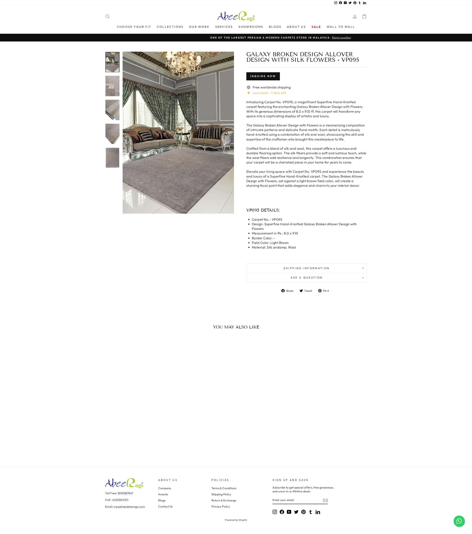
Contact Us (165, 506)
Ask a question (307, 277)
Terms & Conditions (223, 488)
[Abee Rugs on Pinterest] (303, 512)
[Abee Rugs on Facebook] (282, 512)
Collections (170, 27)
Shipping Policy (221, 494)
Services (224, 27)
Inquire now (263, 76)
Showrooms (250, 27)
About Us (296, 27)
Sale (316, 27)
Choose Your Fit (134, 27)
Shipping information (307, 268)
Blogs (275, 27)
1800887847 (125, 493)
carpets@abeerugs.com (129, 506)
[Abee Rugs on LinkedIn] (318, 512)
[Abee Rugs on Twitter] (296, 512)
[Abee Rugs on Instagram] (275, 512)
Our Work (199, 27)
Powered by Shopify (236, 519)
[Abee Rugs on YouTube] (289, 512)
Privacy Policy (220, 506)
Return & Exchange (223, 500)
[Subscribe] (325, 500)
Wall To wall (341, 27)
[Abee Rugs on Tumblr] (310, 512)
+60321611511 (120, 500)
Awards (163, 494)
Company (164, 488)
